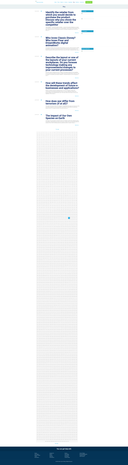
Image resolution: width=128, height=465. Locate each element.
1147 (41, 223)
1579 (67, 256)
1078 (76, 216)
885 (45, 202)
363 (56, 160)
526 (72, 172)
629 (59, 181)
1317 (71, 235)
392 (69, 162)
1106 (47, 219)
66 (76, 135)
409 (59, 163)
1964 (47, 287)
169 (63, 144)
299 (59, 155)
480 (69, 169)
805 (59, 195)
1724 (50, 268)
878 (72, 200)
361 (52, 160)
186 (54, 146)
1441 (56, 245)
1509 (60, 251)
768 (72, 191)
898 (69, 202)
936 (57, 205)
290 (43, 155)
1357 (63, 238)
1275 (74, 231)
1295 (71, 233)
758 (54, 191)
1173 (48, 224)
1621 (63, 259)
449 (52, 167)
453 (59, 167)
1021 (52, 212)
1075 (71, 216)
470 (50, 169)
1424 (65, 244)
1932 (69, 284)
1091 (60, 217)
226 (46, 149)
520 (61, 172)
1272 (69, 231)
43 (74, 134)
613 (70, 179)
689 (48, 186)
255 (59, 151)
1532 (61, 252)
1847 (74, 277)
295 (52, 155)
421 (41, 165)
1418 (54, 244)
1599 (63, 258)
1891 (74, 280)
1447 (67, 245)
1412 (43, 244)
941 (67, 205)
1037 (41, 214)
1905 (60, 282)
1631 (41, 261)
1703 (52, 266)
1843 (67, 277)
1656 (47, 263)
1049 (63, 214)
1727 (56, 268)
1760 (76, 270)
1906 (61, 282)
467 (45, 169)
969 (37, 209)
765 (67, 191)
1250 (69, 230)
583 (56, 177)
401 (45, 163)
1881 (56, 280)
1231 (74, 228)
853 (67, 198)
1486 (58, 249)
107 (70, 139)
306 (72, 155)
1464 (58, 247)
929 (45, 205)
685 (41, 186)
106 (69, 139)
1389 (41, 242)
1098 (73, 217)
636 (72, 181)
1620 (61, 259)
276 (57, 153)
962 (65, 207)
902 (76, 202)
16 (65, 132)
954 (50, 207)
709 (45, 188)
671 (56, 184)
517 (56, 172)
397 (37, 163)
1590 (47, 258)
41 (70, 134)
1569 (48, 256)
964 (69, 207)
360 (50, 160)
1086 (50, 217)
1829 (41, 277)
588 (65, 177)
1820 (65, 275)
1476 (39, 249)
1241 (52, 230)
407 (56, 163)
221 (37, 149)
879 (74, 200)
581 (52, 177)
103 (63, 139)
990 (76, 209)
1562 (76, 254)
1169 (41, 224)
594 (76, 177)
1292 (65, 233)
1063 (48, 216)
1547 (48, 254)
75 (52, 137)
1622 (65, 259)
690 (50, 186)
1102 (39, 219)
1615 (52, 259)
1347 (45, 238)
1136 (61, 221)
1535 (67, 252)
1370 (47, 240)
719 (63, 188)
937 (59, 205)
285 (74, 153)
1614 (50, 259)
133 (37, 142)
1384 (73, 240)
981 (59, 209)
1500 (43, 251)
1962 (43, 287)
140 (50, 142)
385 (56, 162)
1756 (69, 270)
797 (45, 195)
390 (65, 162)
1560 (73, 254)
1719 (41, 268)
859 (37, 200)
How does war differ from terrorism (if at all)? (60, 102)
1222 (58, 228)
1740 (39, 270)
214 (65, 148)
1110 (54, 219)
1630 (39, 261)
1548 (50, 254)
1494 (73, 249)
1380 (65, 240)
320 (57, 156)
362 (54, 160)
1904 (58, 282)
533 (45, 174)
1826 (76, 275)
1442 (58, 245)
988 (72, 209)
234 (61, 149)
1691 (71, 265)
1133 (56, 221)
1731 (63, 268)
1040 (47, 214)
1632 (43, 261)
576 (43, 177)
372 (72, 160)
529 (37, 174)
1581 (71, 256)
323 (63, 156)
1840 (61, 277)
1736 (73, 268)
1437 (48, 245)
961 (63, 207)
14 (61, 132)
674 (61, 184)
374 (76, 160)
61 (67, 135)
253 (56, 151)
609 (63, 179)
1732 (65, 268)
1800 (69, 273)
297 (56, 155)
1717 (37, 268)
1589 (45, 258)
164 (54, 144)
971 (41, 209)
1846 (73, 277)
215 (67, 148)
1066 (54, 216)
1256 (39, 231)
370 (69, 160)
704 (76, 186)
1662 (58, 263)
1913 (74, 282)
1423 (63, 244)
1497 (37, 251)
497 (59, 170)
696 (61, 186)
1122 (76, 219)
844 (50, 198)
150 (69, 142)
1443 (60, 245)
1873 (41, 280)
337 (48, 158)
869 (56, 200)
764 (65, 191)
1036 (39, 214)
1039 (45, 214)
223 (41, 149)
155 (37, 144)
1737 (74, 268)
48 (43, 135)
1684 (58, 265)
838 (39, 198)
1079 (37, 217)
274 (54, 153)
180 (43, 146)
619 (41, 181)
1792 (54, 273)
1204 (65, 226)
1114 (61, 219)
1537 (71, 252)
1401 (63, 242)
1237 (45, 230)
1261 (48, 231)
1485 (56, 249)
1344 (39, 238)
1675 (41, 265)
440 (76, 165)
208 (54, 148)
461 (74, 167)
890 (54, 202)
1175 (52, 224)
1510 (61, 251)
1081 (41, 217)
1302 (43, 235)
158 (43, 144)
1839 (60, 277)
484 (76, 169)
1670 (73, 263)
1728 (58, 268)
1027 (63, 212)
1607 (37, 259)
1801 (71, 273)
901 (74, 202)
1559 (71, 254)
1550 (54, 254)
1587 (41, 258)
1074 (69, 216)
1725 (52, 268)
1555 (63, 254)
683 (37, 186)
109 (74, 139)
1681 (52, 265)
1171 (45, 224)
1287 (56, 233)
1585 (37, 258)
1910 (69, 282)
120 (54, 141)
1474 (76, 247)
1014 (39, 212)
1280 (43, 233)
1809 (45, 275)
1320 (76, 235)
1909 (67, 282)
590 (69, 177)
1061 (45, 216)
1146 (39, 223)
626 (54, 181)
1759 (74, 270)
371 (70, 160)
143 (56, 142)
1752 (61, 270)
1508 (58, 251)
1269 (63, 231)
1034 (76, 212)
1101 (37, 219)
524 (69, 172)
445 (45, 167)
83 (67, 137)
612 (69, 179)
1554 (61, 254)
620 (43, 181)
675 (63, 184)
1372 (50, 240)
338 (50, 158)
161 (48, 144)
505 (74, 170)
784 (61, 193)
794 (39, 195)
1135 (60, 221)
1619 (60, 259)
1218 (50, 228)
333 (41, 158)
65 (74, 135)
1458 (47, 247)
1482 (50, 249)
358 (46, 160)
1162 (69, 223)
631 (63, 181)
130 (72, 141)
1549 (52, 254)
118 (50, 141)
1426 (69, 244)
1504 (50, 251)
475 (59, 169)
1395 (52, 242)
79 (59, 137)
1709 (63, 266)
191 (63, 146)
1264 (54, 231)
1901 (52, 282)
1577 (63, 256)
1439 (52, 245)
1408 (76, 242)
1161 (67, 223)
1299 (37, 235)
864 (46, 200)
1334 (61, 237)
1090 (58, 217)
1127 (45, 221)
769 (74, 191)
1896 (43, 282)
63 (70, 135)
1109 (52, 219)
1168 (39, 224)
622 (46, 181)
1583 (74, 256)
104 (65, 139)
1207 (71, 226)
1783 (37, 273)
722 (69, 188)
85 (70, 137)
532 (43, 174)
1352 (54, 238)
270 (46, 153)
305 (70, 155)
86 (72, 137)
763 (63, 191)
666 (46, 184)
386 (57, 162)
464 (39, 169)
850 (61, 198)
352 (76, 158)
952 (46, 207)
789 (70, 193)
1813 (52, 275)
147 (63, 142)
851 (63, 198)
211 (59, 148)
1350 (50, 238)
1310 (58, 235)
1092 (61, 217)
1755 (67, 270)
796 (43, 195)
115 (45, 141)
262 (72, 151)
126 (65, 141)
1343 (37, 238)
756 (50, 191)
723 (70, 188)
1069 (60, 216)
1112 (58, 219)
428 (54, 165)
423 (45, 165)
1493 (71, 249)
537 (52, 174)
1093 (63, 217)
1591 (48, 258)
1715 (74, 266)
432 (61, 165)
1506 (54, 251)
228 (50, 149)
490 (46, 170)
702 (72, 186)
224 (43, 149)
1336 (65, 237)
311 (41, 156)
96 (50, 139)
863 (45, 200)
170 (65, 144)
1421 (60, 244)
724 (72, 188)
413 (67, 163)
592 (72, 177)
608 (61, 179)
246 (43, 151)
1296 (73, 233)
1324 (43, 237)
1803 (74, 273)
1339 (71, 237)
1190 (39, 226)
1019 (48, 212)
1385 (74, 240)
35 (59, 134)
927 (41, 205)
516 (54, 172)
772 (39, 193)
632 (65, 181)
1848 (76, 277)
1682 (54, 265)
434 (65, 165)
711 (48, 188)
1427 (71, 244)
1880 (54, 280)
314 (46, 156)
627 (56, 181)
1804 (76, 273)
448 (50, 167)
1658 (50, 263)
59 (63, 135)
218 (72, 148)
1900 (50, 282)
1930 (65, 284)
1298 (76, 233)
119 (52, 141)
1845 (71, 277)
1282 (47, 233)
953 (48, 207)
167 (59, 144)
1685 (60, 265)
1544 (43, 254)
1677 (45, 265)
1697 (41, 266)
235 (63, 149)
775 (45, 193)
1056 (76, 214)
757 (52, 191)
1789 (48, 273)
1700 (47, 266)
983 (63, 209)
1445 (63, 245)
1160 (65, 223)
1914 (76, 282)
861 (41, 200)
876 (69, 200)
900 (72, 202)
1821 (67, 275)
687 (45, 186)
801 (52, 195)
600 (46, 179)
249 (48, 151)
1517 (74, 251)
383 (52, 162)
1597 (60, 258)
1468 (65, 247)
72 (46, 137)
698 (65, 186)
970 (39, 209)
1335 (63, 237)
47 (41, 135)
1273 (71, 231)
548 (72, 174)
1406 (73, 242)
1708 (61, 266)
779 (52, 193)
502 (69, 170)
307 (74, 155)
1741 (41, 270)
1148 (43, 223)
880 (76, 200)
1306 (50, 235)
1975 (67, 287)
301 (63, 155)
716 (57, 188)
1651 (37, 263)
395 (74, 162)
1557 (67, 254)
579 (48, 177)
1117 (67, 219)
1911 (71, 282)
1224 (61, 228)
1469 (67, 247)
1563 (37, 256)
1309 (56, 235)
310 (39, 156)
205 (48, 148)
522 (65, 172)
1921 (48, 284)
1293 (67, 233)
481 (70, 169)
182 (46, 146)
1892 (76, 280)
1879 (52, 280)
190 (61, 146)
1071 (63, 216)
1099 (74, 217)
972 (43, 209)
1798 (65, 273)
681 (74, 184)
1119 (71, 219)
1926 (58, 284)
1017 (45, 212)
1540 (76, 252)
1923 (52, 284)
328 (72, 156)
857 (74, 198)
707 (41, 188)
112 (39, 141)
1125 (41, 221)
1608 (39, 259)
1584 (76, 256)
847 (56, 198)
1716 (76, 266)
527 (74, 172)
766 (69, 191)
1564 (39, 256)
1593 (52, 258)
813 (74, 195)
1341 (74, 237)
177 (37, 146)
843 (48, 198)
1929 (63, 284)
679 (70, 184)
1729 (60, 268)
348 (69, 158)
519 (59, 172)
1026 (61, 212)
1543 (41, 254)
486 (39, 170)
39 (67, 134)
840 (43, 198)
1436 (47, 245)
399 (41, 163)
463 (37, 169)
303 (67, 155)
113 (41, 141)
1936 (76, 284)
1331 (56, 237)
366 (61, 160)
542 (61, 174)
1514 (69, 251)
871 (59, 200)
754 (46, 191)
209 (56, 148)
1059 (41, 216)
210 (57, 148)
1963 (45, 287)
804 (57, 195)
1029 (67, 212)
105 (67, 139)
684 (39, 186)
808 (65, 195)
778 (50, 193)
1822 (69, 275)
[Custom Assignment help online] (39, 2)
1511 (63, 251)
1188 (76, 224)
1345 (41, 238)
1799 (67, 273)
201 (41, 148)
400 (43, 163)
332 (39, 158)
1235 (41, 230)
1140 (69, 221)
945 (74, 205)
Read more (77, 32)
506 (76, 170)
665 (45, 184)
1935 (74, 284)
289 (41, 155)
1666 (65, 263)
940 (65, 205)
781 (56, 193)
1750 (58, 270)
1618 (58, 259)
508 (39, 172)
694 (57, 186)
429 (56, 165)
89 (37, 139)
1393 (48, 242)
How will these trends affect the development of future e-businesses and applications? (62, 85)
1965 (48, 287)
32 (54, 134)
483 (74, 169)
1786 (43, 273)
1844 (69, 277)
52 (50, 135)
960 (61, 207)
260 (69, 151)
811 (70, 195)
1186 (73, 224)
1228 (69, 228)
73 (48, 137)
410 (61, 163)
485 (37, 170)
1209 (74, 226)
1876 (47, 280)
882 (39, 202)
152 (72, 142)
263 (74, 151)
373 (74, 160)
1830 (43, 277)
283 (70, 153)
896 (65, 202)
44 (76, 134)
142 (54, 142)
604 (54, 179)
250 (50, 151)
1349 (48, 238)
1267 (60, 231)
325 (67, 156)
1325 (45, 237)
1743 (45, 270)
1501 (45, 251)
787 (67, 193)
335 (45, 158)
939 (63, 205)
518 (57, 172)
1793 (56, 273)
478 (65, 169)
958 (57, 207)
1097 (71, 217)
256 (61, 151)
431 (59, 165)
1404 (69, 242)
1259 (45, 231)
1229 (71, 228)
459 (70, 167)
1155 (56, 223)
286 (76, 153)
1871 (37, 280)
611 (67, 179)
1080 (39, 217)
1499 (41, 251)
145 (59, 142)
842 (46, 198)
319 (56, 156)
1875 (45, 280)
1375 (56, 240)
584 (57, 177)
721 (67, 188)
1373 (52, 240)
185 (52, 146)
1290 (61, 233)
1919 (45, 284)
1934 (73, 284)
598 (43, 179)
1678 (47, 265)
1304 (47, 235)
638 (76, 181)
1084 (47, 217)
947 (37, 207)
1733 (67, 268)
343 (59, 158)
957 (56, 207)
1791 (52, 273)
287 (37, 155)
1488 (61, 249)
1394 (50, 242)
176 (76, 144)
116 (46, 141)
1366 (39, 240)
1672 (76, 263)
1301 (41, 235)
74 (50, 137)
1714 (73, 266)
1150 (47, 223)
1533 (63, 252)
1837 (56, 277)
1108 (50, 219)
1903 (56, 282)
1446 (65, 245)
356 (43, 160)
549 (74, 174)
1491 (67, 249)
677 (67, 184)
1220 (54, 228)
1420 (58, 244)
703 (74, 186)
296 (54, 155)
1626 (73, 259)
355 (41, 160)
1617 (56, 259)
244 (39, 151)
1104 (43, 219)
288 (39, 155)
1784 (39, 273)
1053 (71, 214)
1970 (58, 287)
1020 (50, 212)
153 (74, 142)
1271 (67, 231)
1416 (50, 244)
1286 (54, 233)
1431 (37, 245)
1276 (76, 231)
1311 (60, 235)
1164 (73, 223)
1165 (74, 223)
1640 (58, 261)
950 (43, 207)
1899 (48, 282)
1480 (47, 249)
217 (70, 148)
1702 (50, 266)
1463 (56, 247)
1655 (45, 263)
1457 (45, 247)
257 (63, 151)
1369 (45, 240)
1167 (37, 224)
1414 (47, 244)
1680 (50, 265)
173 (70, 144)
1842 (65, 277)
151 (70, 142)
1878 (50, 280)
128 (69, 141)
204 (46, 148)
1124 (39, 221)
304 (69, 155)
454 (61, 167)
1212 (39, 228)
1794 (58, 273)
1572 (54, 256)
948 (39, 207)
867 (52, 200)
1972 (61, 287)
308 (76, 155)
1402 (65, 242)
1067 (56, 216)
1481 (48, 249)
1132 (54, 221)
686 (43, 186)
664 (43, 184)
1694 (76, 265)
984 (65, 209)
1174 (50, 224)
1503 (48, 251)
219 (74, 148)
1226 (65, 228)
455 (63, 167)
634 (69, 181)
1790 (50, 273)
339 (52, 158)
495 (56, 170)
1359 (67, 238)
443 (41, 167)
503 (70, 170)
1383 (71, 240)
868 (54, 200)
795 (41, 195)
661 (37, 184)
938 (61, 205)
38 (65, 134)
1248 (65, 230)
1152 (50, 223)
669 (52, 184)
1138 (65, 221)
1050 (65, 214)
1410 (39, 244)
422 (43, 165)
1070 (61, 216)
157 (41, 144)
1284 (50, 233)
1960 (39, 287)
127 (67, 141)
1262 (50, 231)
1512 (65, 251)
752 (43, 191)
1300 (39, 235)
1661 (56, 263)
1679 (48, 265)
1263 (52, 231)
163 (52, 144)
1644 (65, 261)
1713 (71, 266)
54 (54, 135)
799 (48, 195)
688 (46, 186)
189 (59, 146)
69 (41, 137)
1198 (54, 226)
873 (63, 200)
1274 (73, 231)
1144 (76, 221)
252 (54, 151)
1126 (43, 221)
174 (72, 144)
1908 (65, 282)
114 (43, 141)
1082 (43, 217)
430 (57, 165)
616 (76, 179)
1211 (37, 228)
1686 (61, 265)
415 (70, 163)
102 (61, 139)
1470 (69, 247)
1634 (47, 261)
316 (50, 156)
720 (65, 188)
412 (65, 163)
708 (43, 188)
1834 (50, 277)
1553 (60, 254)
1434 (43, 245)
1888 (69, 280)
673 (59, 184)
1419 (56, 244)
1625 (71, 259)
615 (74, 179)
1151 (48, 223)
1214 (43, 228)
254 (57, 151)
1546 (47, 254)
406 (54, 163)
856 (72, 198)
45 (37, 135)
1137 (63, 221)
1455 (41, 247)
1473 (74, 247)
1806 (39, 275)
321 (59, 156)
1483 (52, 249)
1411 (41, 244)
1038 (43, 214)
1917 (41, 284)
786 (65, 193)
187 (56, 146)
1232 (76, 228)
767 (70, 191)
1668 (69, 263)
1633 (45, 261)
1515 (71, 251)
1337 (67, 237)
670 (54, 184)
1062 (47, 216)
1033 (74, 212)
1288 (58, 233)
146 (61, 142)
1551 (56, 254)
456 (65, 167)
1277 (37, 233)
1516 (73, 251)
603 (52, 179)
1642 (61, 261)
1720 (43, 268)
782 (57, 193)
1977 (71, 287)
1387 (37, 242)
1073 (67, 216)
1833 (48, 277)
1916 (39, 284)
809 (67, 195)
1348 (47, 238)
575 (41, 177)
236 (65, 149)
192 (65, 146)
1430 (76, 244)
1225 (63, 228)
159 (45, 144)
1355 (60, 238)
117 (48, 141)
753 (45, 191)
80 (61, 137)
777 (48, 193)
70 (43, 137)
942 (69, 205)
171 (67, 144)
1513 (67, 251)
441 (37, 167)
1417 (52, 244)
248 (46, 151)
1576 (61, 256)
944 (72, 205)
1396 (54, 242)
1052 (69, 214)
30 (50, 134)
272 (50, 153)
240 (72, 149)
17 (67, 132)
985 (67, 209)
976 (50, 209)
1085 (48, 217)
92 (43, 139)
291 (45, 155)
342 (57, 158)
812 (72, 195)
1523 (45, 252)
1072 (65, 216)
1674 (39, 265)
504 (72, 170)
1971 (60, 287)
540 (57, 174)
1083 (45, 217)
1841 (63, 277)
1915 (37, 284)
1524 (47, 252)
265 (37, 153)
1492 (69, 249)
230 (54, 149)
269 (45, 153)
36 (61, 134)
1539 (74, 252)
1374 (54, 240)
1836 (54, 277)
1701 (48, 266)
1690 (69, 265)
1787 (45, 273)
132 (76, 141)
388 (61, 162)
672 (57, 184)
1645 (67, 261)
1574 (58, 256)
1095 (67, 217)
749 (37, 191)
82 (65, 137)
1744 (47, 270)
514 (50, 172)
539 (56, 174)
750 (39, 191)
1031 (71, 212)
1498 (39, 251)
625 (52, 181)
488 (43, 170)
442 (39, 167)
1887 (67, 280)
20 (72, 132)
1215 (45, 228)
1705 (56, 266)
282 (69, 153)
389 (63, 162)
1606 (76, 258)
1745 (48, 270)
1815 (56, 275)
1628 (76, 259)
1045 (56, 214)
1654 (43, 263)
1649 (74, 261)
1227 (67, 228)
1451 (74, 245)
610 (65, 179)
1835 (52, 277)
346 (65, 158)
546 (69, 174)
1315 (67, 235)
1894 (39, 282)
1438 (50, 245)
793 (37, 195)
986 (69, 209)
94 (46, 139)
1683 (56, 265)
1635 (48, 261)
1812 (50, 275)
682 (76, 184)
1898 (47, 282)
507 (37, 172)
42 (72, 134)
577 (45, 177)
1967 (52, 287)
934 (54, 205)
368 (65, 160)
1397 (56, 242)
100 (57, 139)
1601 (67, 258)
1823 (71, 275)
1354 (58, 238)
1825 (74, 275)
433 (63, 165)
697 (63, 186)
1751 (60, 270)
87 (74, 137)
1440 (54, 245)
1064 (50, 216)
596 (39, 179)
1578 (65, 256)
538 (54, 174)
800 (50, 195)
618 (39, 181)
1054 (73, 214)
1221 (56, 228)
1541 (37, 254)
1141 (71, 221)
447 (48, 167)
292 (46, 155)
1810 (47, 275)
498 (61, 170)
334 (43, 158)
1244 (58, 230)
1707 (60, 266)
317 (52, 156)
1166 (76, 223)
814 (76, 195)
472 (54, 169)
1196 (50, 226)
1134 (58, 221)
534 (46, 174)
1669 (71, 263)
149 (67, 142)
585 (59, 177)
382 (50, 162)
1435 (45, 245)
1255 (37, 231)
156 (39, 144)
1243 (56, 230)
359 (48, 160)
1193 (45, 226)
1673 (37, 265)
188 (57, 146)
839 (41, 198)
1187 (74, 224)
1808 (43, 275)
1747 (52, 270)
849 (59, 198)
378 (43, 162)
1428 (73, 244)
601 (48, 179)
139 (48, 142)
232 (57, 149)
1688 (65, 265)
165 (56, 144)
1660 (54, 263)
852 (65, 198)
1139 (67, 221)
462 (76, 167)
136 (43, 142)
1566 (43, 256)
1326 (47, 237)
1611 (45, 259)
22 (76, 132)
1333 (60, 237)
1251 (71, 230)
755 (48, 191)
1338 (69, 237)
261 (70, 151)
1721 (45, 268)
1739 (37, 270)
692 (54, 186)
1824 (73, 275)
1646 (69, 261)
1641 (60, 261)
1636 (50, 261)
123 (59, 141)
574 (39, 177)
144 (57, 142)
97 (52, 139)
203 (45, 148)
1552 (58, 254)
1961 (41, 287)
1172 (47, 224)
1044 (54, 214)
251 (52, 151)
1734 (69, 268)
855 (70, 198)
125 (63, 141)
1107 (48, 219)
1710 (65, 266)
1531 (60, 252)
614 (72, 179)
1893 (37, 282)
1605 (74, 258)
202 (43, 148)
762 (61, 191)
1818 (61, 275)
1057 (37, 216)
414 (69, 163)
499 (63, 170)
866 (50, 200)
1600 (65, 258)
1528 (54, 252)
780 (54, 193)
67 (37, 137)
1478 (43, 249)
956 (54, 207)
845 (52, 198)
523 (67, 172)
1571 (52, 256)
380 (46, 162)
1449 (71, 245)
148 (65, 142)
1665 (63, 263)
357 (45, 160)
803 (56, 195)
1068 (58, 216)
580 (50, 177)
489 (45, 170)
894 (61, 202)
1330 (54, 237)
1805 (37, 275)
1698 (43, 266)
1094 (65, 217)
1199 (56, 226)
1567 (45, 256)
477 (63, 169)
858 (76, 198)
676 (65, 184)
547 (70, 174)
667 (48, 184)
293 (48, 155)
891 (56, 202)
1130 (50, 221)
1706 (58, 266)
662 (39, 184)
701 (70, 186)
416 (72, 163)
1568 (47, 256)
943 (70, 205)
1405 (71, 242)
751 (41, 191)
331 (37, 158)
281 (67, 153)
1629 (37, 261)
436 (69, 165)
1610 (43, 259)
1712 (69, 266)
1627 (74, 259)
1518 (76, 251)
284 (72, 153)
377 (41, 162)
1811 (48, 275)
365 (59, 160)
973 (45, 209)
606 (57, 179)
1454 (39, 247)
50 (46, 135)
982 (61, 209)
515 (52, 172)
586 (61, 177)
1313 (63, 235)
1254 (76, 230)
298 (57, 155)
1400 (61, 242)
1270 (65, 231)
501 (67, 170)
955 (52, 207)
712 (50, 188)
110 (76, 139)
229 (52, 149)
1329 (52, 237)
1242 (54, 230)
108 (72, 139)
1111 (56, 219)
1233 (37, 230)
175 (74, 144)
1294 (69, 233)
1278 (39, 233)
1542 (39, 254)
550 (76, 174)
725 (74, 188)
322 (61, 156)
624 (50, 181)
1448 (69, 245)
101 (59, 139)
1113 (60, 219)
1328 (50, 237)
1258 (43, 231)
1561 (74, 254)
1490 (65, 249)
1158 (61, 223)
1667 (67, 263)
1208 (73, 226)
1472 (73, 247)
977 (52, 209)
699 (67, 186)
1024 (58, 212)
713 (52, 188)
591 (70, 177)
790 (72, 193)
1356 (61, 238)
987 (70, 209)
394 (72, 162)
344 (61, 158)
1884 (61, 280)
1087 (52, 217)
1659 (52, 263)
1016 (43, 212)
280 (65, 153)
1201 (60, 226)
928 (43, 205)
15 (63, 132)
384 (54, 162)
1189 (37, 226)
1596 (58, 258)
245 (41, 151)
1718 (39, 268)
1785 (41, 273)
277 (59, 153)
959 (59, 207)
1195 (48, 226)
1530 (58, 252)
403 (48, 163)
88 (76, 137)
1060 (43, 216)
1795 (60, 273)
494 (54, 170)
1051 (67, 214)
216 (69, 148)
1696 (39, 266)
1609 (41, 259)
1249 (67, 230)
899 (70, 202)
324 (65, 156)
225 (45, 149)
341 (56, 158)
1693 (74, 265)
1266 (58, 231)
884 (43, 202)
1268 (61, 231)
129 (70, 141)
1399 (60, 242)
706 (39, 188)
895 (63, 202)
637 (74, 181)
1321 (37, 237)
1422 (61, 244)
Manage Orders (88, 2)
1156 (58, 223)
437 (70, 165)
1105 (45, 219)
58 (61, 135)
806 (61, 195)
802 (54, 195)
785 (63, 193)
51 (48, 135)
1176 (54, 224)
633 (67, 181)
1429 (74, 244)
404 (50, 163)
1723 (48, 268)
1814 (54, 275)
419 (37, 165)
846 (54, 198)
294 (50, 155)
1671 (74, 263)
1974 (65, 287)
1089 (56, 217)
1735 (71, 268)
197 (74, 146)
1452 (76, 245)
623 (48, 181)
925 (37, 205)
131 (74, 141)
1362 (73, 238)
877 (70, 200)
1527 (52, 252)
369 (67, 160)
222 (39, 149)
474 (57, 169)
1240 (50, 230)
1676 (43, 265)
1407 (74, 242)
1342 (76, 237)
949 (41, 207)
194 (69, 146)
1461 (52, 247)
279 (63, 153)
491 (48, 170)
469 (48, 169)
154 (76, 142)
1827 (37, 277)
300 (61, 155)
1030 (69, 212)
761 (59, 191)
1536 (69, 252)
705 (37, 188)
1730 (61, 268)
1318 (73, 235)
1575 (60, 256)
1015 (41, 212)
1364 (76, 238)
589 (67, 177)
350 (72, 158)
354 (39, 160)
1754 (65, 270)
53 (52, 135)
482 (72, 169)
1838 (58, 277)
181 (45, 146)
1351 (52, 238)
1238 (47, 230)
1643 (63, 261)
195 (70, 146)
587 (63, 177)
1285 (52, 233)
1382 (69, 240)
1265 (56, 231)
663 (41, 184)
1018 (47, 212)
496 (57, 170)
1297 (74, 233)
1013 (37, 212)
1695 (37, 266)
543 (63, 174)
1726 (54, 268)
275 (56, 153)
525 (70, 172)
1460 (50, 247)
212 (61, 148)
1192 (43, 226)
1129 (48, 221)
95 (48, 139)
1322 (39, 237)
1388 (39, 242)
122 (57, 141)
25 (41, 134)
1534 (65, 252)
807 (63, 195)
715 (56, 188)
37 (63, 134)
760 (57, 191)
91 (41, 139)
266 (39, 153)
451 (56, 167)
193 (67, 146)
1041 (48, 214)
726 (76, 188)
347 (67, 158)
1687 (63, 265)
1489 (63, 249)
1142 (73, 221)
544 (65, 174)
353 (37, 160)
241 (74, 149)
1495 (74, 249)
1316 (69, 235)
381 (48, 162)
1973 (63, 287)
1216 (47, 228)
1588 (43, 258)
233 (59, 149)
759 (56, 191)
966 (72, 207)
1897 (45, 282)
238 (69, 149)
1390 (43, 242)
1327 (48, 237)
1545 (45, 254)
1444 (61, 245)
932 (50, 205)
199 (37, 148)
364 (57, 160)
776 (46, 193)
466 (43, 169)
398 (39, 163)
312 (43, 156)
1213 (41, 228)
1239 (48, 230)
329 (74, 156)
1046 (58, 214)
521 (63, 172)
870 (57, 200)
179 (41, 146)
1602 (69, 258)
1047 (60, 214)
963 (67, 207)
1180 (61, 224)
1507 (56, 251)
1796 (61, 273)
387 (59, 162)
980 (57, 209)
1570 (50, 256)
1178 (58, 224)
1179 (60, 224)
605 (56, 179)
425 (48, 165)
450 (54, 167)
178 (39, 146)
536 (50, 174)
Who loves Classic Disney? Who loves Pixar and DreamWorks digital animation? (61, 41)
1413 (45, 244)
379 (45, 162)
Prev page (57, 129)
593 (74, 177)
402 (46, 163)
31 (52, 134)
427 (52, 165)
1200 (58, 226)
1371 (48, 240)
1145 (37, 223)
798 (46, 195)
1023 (56, 212)
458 (69, 167)
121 (56, 141)
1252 (73, 230)
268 (43, 153)
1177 (56, 224)
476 (61, 169)
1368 (43, 240)
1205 (67, 226)
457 (67, 167)
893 (59, 202)
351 (74, 158)
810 (69, 195)
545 (67, 174)
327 (70, 156)
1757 (71, 270)
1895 (41, 282)
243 (37, 151)
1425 (67, 244)
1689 (67, 265)
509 (41, 172)
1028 (65, 212)
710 (46, 188)
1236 (43, 230)
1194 (47, 226)
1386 (76, 240)
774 (43, 193)
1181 (63, 224)
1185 (71, 224)
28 (46, 134)
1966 (50, 287)
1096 (69, 217)
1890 (73, 280)
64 (72, 135)
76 (54, 137)
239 (70, 149)
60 (65, 135)
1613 (48, 259)
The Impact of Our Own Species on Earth (59, 117)
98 (54, 139)
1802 (73, 273)
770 (76, 191)
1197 (52, 226)
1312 (61, 235)
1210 (76, 226)
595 (37, 179)
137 (45, 142)
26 (43, 134)
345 (63, 158)
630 (61, 181)
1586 (39, 258)
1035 (37, 214)
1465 (60, 247)
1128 (47, 221)
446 (46, 167)
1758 (73, 270)
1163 (71, 223)
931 (48, 205)
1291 (63, 233)
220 (76, 148)
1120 (73, 219)
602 (50, 179)
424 (46, 165)
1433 (41, 245)
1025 (60, 212)
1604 (73, 258)
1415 (48, 244)
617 (37, 181)
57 (59, 135)
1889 (71, 280)
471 (52, 169)
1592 (50, 258)
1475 (37, 249)
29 (48, 134)
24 (39, 134)
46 (39, 135)
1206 (69, 226)
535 (48, 174)
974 (46, 209)
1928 (61, 284)
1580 (69, 256)
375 (37, 162)
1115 (63, 219)
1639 (56, 261)
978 (54, 209)
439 (74, 165)
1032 (73, 212)
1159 (63, 223)
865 (48, 200)
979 (56, 209)
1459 (48, 247)
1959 (37, 287)
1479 (45, 249)
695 (59, 186)
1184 (69, 224)
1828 (39, 277)
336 (46, 158)
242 (76, 149)
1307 (52, 235)
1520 (39, 252)
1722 (47, 268)
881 (37, 202)
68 (39, 137)
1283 (48, 233)
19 (70, 132)
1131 (52, 221)
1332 (58, 237)
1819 (63, 275)
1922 (50, 284)
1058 (39, 216)
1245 (60, 230)
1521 (41, 252)
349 (70, 158)
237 (67, 149)
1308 (54, 235)
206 (50, 148)
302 (65, 155)
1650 (76, 261)
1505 (52, 251)
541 (59, 174)
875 (67, 200)
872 (61, 200)
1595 (56, 258)
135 (41, 142)
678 (69, 184)
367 (63, 160)
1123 (37, 221)
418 (76, 163)
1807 (41, 275)
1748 (54, 270)
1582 (73, 256)
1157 (60, 223)
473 (56, 169)
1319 (74, 235)
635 (70, 181)
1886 (65, 280)
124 (61, 141)
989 (74, 209)
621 (45, 181)
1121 (74, 219)
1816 (58, 275)
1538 (73, 252)
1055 (74, 214)
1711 (67, 266)
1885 (63, 280)
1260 (47, 231)
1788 (47, 273)
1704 (54, 266)
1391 (45, 242)
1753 (63, 270)
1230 (73, 228)
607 (59, 179)
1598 (61, 258)
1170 (43, 224)
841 (45, 198)
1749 (56, 270)
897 (67, 202)
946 (76, 205)
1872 (39, 280)
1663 (60, 263)
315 (48, 156)
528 (76, 172)
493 (52, 170)
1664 (61, 263)
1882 (58, 280)
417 (74, 163)
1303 (45, 235)
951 (45, 207)
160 (46, 144)
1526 (50, 252)
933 (52, 205)
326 (69, 156)
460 (72, 167)
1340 (73, 237)
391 (67, 162)
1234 (39, 230)
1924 (54, 284)
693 (56, 186)
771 (37, 193)
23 (37, 134)
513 (48, 172)
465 (41, 169)
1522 (43, 252)
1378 (61, 240)
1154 (54, 223)
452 (57, 167)
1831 (45, 277)
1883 (60, 280)
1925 (56, 284)
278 (61, 153)
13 (59, 132)
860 (39, 200)
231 (56, 149)
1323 (41, 237)
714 (54, 188)
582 (54, 177)
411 (63, 163)
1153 (52, 223)
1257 (41, 231)
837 (37, 198)
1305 (48, 235)
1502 (47, 251)
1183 (67, 224)
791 (74, 193)
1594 (54, 258)
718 (61, 188)
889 (52, 202)
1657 (48, 263)
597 (41, 179)
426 (50, 165)
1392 (47, 242)
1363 (74, 238)
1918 (43, 284)
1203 (63, 226)
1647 (71, 261)
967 (74, 207)
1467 (63, 247)
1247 (63, 230)
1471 (71, 247)
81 (63, 137)
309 (37, 156)
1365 (37, 240)
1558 (69, 254)
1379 (63, 240)
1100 (76, 217)
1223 (60, 228)
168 (61, 144)
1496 (76, 249)
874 (65, 200)
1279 (41, 233)
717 (59, 188)
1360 (69, 238)
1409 (37, 244)
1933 (71, 284)
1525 (48, 252)
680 (72, 184)
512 (46, 172)
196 (72, 146)
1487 (60, 249)
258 (65, 151)
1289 (60, 233)
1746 (50, 270)
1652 (39, 263)
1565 (41, 256)
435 (67, 165)
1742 (43, 270)
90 (39, 139)
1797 (63, 273)
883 (41, 202)
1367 (41, 240)
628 (57, 181)
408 (57, 163)
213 (63, 148)
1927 (60, 284)
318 (54, 156)
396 (76, 162)
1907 (63, 282)
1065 (52, 216)
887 (48, 202)
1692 (73, 265)
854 (69, 198)
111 (37, 141)
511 (45, 172)
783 (59, 193)
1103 (41, 219)
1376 (58, 240)
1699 (45, 266)
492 (50, 170)
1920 (47, 284)
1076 (73, 216)
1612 (47, 259)
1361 (71, 238)
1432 (39, 245)
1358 (65, 238)
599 (45, 179)
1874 (43, 280)
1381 (67, 240)
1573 (56, 256)
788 (69, 193)
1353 (56, 238)
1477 (41, 249)
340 (54, 158)
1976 (69, 287)
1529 (56, 252)
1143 (74, 221)
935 (56, 205)
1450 (73, 245)
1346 (43, 238)
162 (50, 144)
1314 (65, 235)
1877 (48, 280)
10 (54, 132)
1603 (71, 258)
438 (72, 165)
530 (39, 174)
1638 (54, 261)
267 (41, 153)
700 (69, 186)
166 (57, 144)
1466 (61, 247)
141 (52, 142)
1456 (43, 247)
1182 (65, 224)
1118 (69, 219)
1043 (52, 214)
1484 (54, 249)
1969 (56, 287)
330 (76, 156)
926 (39, 205)
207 (52, 148)
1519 (37, 252)
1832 (47, 277)
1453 (37, 247)
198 (76, 146)
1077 (74, 216)
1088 (54, 217)
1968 (54, 287)
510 (43, 172)
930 (46, 205)
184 (50, 146)
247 (45, 151)
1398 (58, 242)
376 (39, 162)
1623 (67, 259)
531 (41, 174)
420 (39, 165)
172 (69, 144)
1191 (41, 226)
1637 (52, 261)
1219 (52, 228)
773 (41, 193)
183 (48, 146)
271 (48, 153)
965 (70, 207)
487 (41, 170)
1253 (74, 230)
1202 (61, 226)
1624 (69, 259)
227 (48, 149)
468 (46, 169)
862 (43, 200)
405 (52, 163)
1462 (54, 247)
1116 (65, 219)
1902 (54, 282)
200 (39, 148)
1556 (65, 254)
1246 (61, 230)
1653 (41, 263)
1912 (73, 282)
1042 (50, 214)
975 (48, 209)
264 (76, 151)
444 (43, 167)
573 (37, 177)
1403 (67, 242)
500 (65, 170)
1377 (60, 240)
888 (50, 202)
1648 (73, 261)
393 (70, 162)
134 (39, 142)
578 (46, 177)
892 (57, 202)
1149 (45, 223)
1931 (67, 284)
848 (57, 198)
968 (76, 207)
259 (67, 151)
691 (52, 186)
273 (52, 153)
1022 (54, 212)
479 (67, 169)
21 (74, 132)
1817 (60, 275)
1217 (48, 228)
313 (45, 156)
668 (50, 184)
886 (46, 202)
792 (76, 193)
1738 (76, 268)
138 (46, 142)
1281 (45, 233)
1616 (54, 259)
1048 (61, 214)
